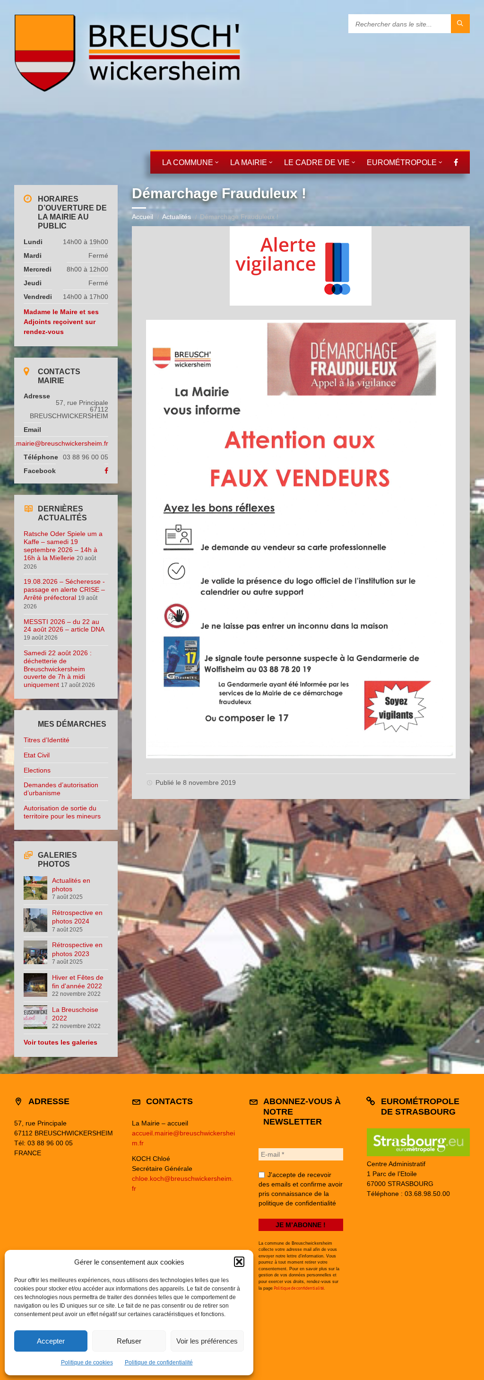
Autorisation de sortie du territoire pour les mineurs (62, 812)
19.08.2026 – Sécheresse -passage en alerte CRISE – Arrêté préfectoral (64, 589)
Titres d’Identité (46, 740)
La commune (187, 162)
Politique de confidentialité (159, 1362)
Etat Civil (37, 755)
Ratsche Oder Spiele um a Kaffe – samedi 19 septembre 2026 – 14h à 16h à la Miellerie (63, 545)
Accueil (142, 216)
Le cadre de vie (317, 162)
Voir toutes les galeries (60, 1042)
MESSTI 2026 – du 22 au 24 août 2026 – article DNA (64, 625)
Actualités (176, 216)
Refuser (129, 1341)
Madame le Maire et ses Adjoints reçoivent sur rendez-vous (61, 321)
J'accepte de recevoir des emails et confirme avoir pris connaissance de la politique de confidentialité (301, 1189)
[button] (239, 1261)
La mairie (248, 162)
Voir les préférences (207, 1341)
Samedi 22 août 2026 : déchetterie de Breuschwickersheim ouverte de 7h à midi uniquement (58, 668)
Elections (37, 770)
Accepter (51, 1341)
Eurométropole (402, 162)
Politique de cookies (87, 1362)
